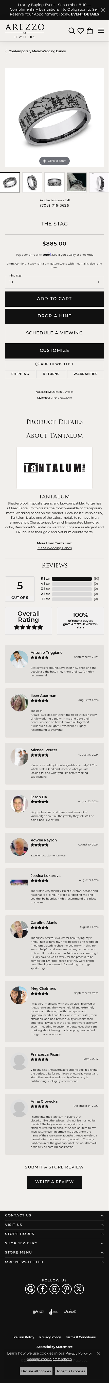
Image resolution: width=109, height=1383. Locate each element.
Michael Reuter (44, 750)
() (96, 578)
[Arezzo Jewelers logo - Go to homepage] (25, 30)
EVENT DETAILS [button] (85, 15)
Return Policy (23, 1337)
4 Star (45, 583)
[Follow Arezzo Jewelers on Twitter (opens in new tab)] (79, 1289)
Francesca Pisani (45, 1054)
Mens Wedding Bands (55, 548)
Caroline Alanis (44, 923)
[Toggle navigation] (100, 31)
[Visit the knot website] (69, 1312)
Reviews (55, 565)
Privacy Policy (50, 1337)
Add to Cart (54, 299)
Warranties (86, 374)
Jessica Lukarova (46, 876)
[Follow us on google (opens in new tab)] (30, 1289)
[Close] (103, 10)
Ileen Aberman (43, 696)
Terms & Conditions (81, 1337)
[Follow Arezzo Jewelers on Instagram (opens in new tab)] (54, 1289)
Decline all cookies (36, 1371)
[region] (54, 117)
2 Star (45, 594)
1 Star (46, 599)
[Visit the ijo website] (38, 1312)
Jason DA (39, 797)
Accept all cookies (71, 1371)
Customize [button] (54, 351)
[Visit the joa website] (53, 1312)
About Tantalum (54, 435)
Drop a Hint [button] (55, 316)
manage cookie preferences (49, 1359)
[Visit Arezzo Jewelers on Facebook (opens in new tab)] (42, 1289)
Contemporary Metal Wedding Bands (37, 51)
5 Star (45, 578)
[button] (72, 31)
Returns (51, 374)
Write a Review (54, 1182)
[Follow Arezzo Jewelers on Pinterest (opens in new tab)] (67, 1289)
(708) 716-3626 (54, 205)
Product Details (54, 422)
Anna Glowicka (44, 1101)
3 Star (45, 589)
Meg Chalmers (43, 988)
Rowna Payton (44, 840)
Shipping (20, 374)
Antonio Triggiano (47, 653)
